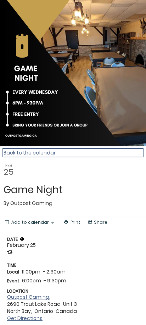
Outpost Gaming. (28, 296)
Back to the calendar (30, 152)
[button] (22, 239)
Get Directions (25, 318)
